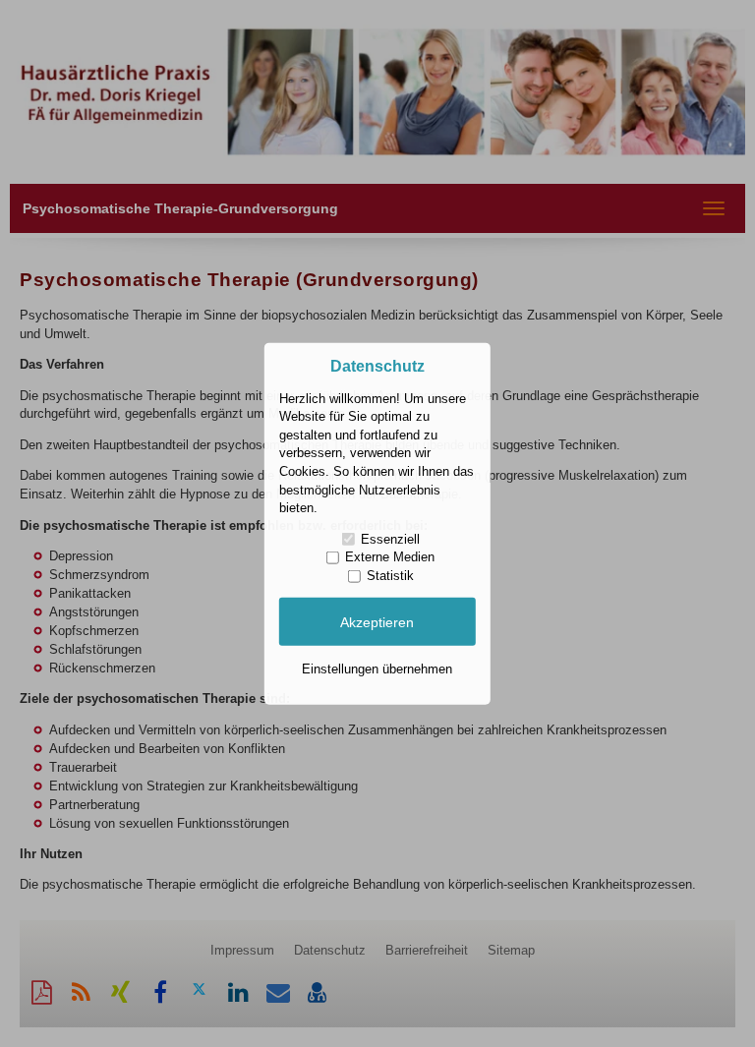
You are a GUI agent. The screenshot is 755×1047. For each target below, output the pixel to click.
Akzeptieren (377, 621)
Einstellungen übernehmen (377, 669)
